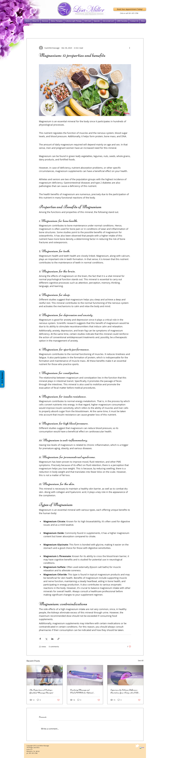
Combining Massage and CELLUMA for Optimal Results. (81, 691)
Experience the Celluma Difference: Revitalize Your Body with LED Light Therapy (124, 691)
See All (140, 660)
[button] (140, 31)
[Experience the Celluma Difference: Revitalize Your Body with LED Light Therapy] (125, 675)
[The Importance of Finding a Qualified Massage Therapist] (45, 675)
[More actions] (129, 47)
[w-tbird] (137, 745)
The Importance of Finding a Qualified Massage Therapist (41, 691)
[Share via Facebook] (40, 639)
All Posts (30, 31)
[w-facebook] (142, 749)
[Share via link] (58, 639)
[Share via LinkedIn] (52, 639)
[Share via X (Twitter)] (46, 639)
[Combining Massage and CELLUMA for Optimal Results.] (85, 675)
